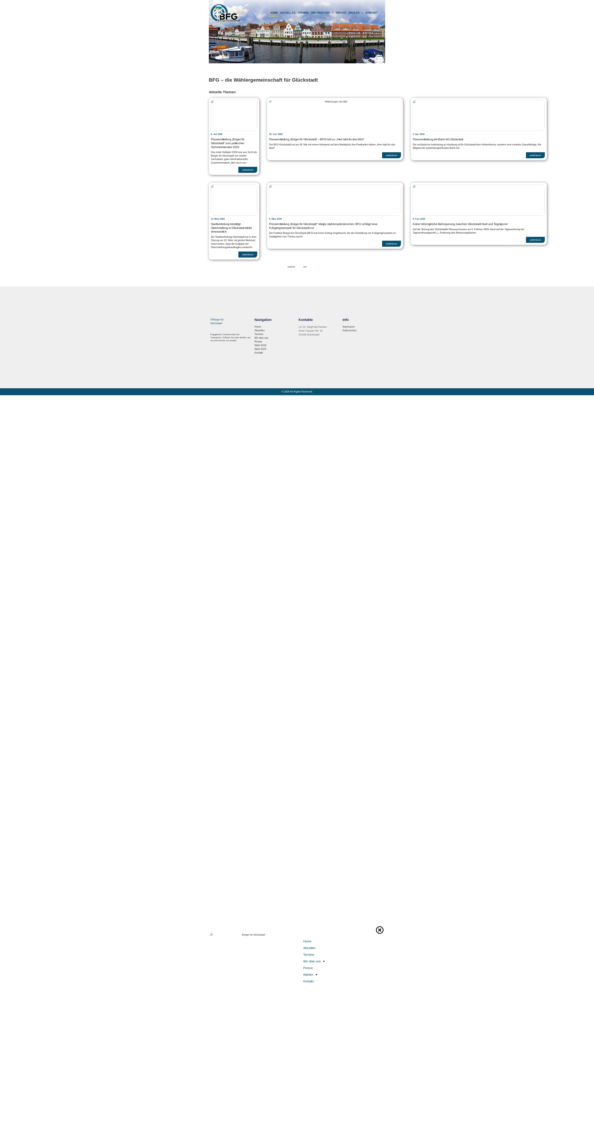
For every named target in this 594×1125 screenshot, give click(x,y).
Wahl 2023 (260, 349)
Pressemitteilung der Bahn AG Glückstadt (438, 139)
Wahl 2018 (260, 345)
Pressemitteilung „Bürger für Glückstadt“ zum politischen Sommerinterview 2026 (228, 143)
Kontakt (372, 12)
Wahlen (354, 12)
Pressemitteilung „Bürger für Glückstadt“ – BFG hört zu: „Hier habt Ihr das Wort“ (316, 139)
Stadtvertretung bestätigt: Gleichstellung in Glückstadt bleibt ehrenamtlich (231, 227)
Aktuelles (287, 12)
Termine (303, 12)
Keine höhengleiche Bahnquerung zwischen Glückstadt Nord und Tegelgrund (460, 224)
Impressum (349, 326)
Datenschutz (349, 330)
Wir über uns (320, 12)
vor (305, 266)
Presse (341, 12)
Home (274, 12)
